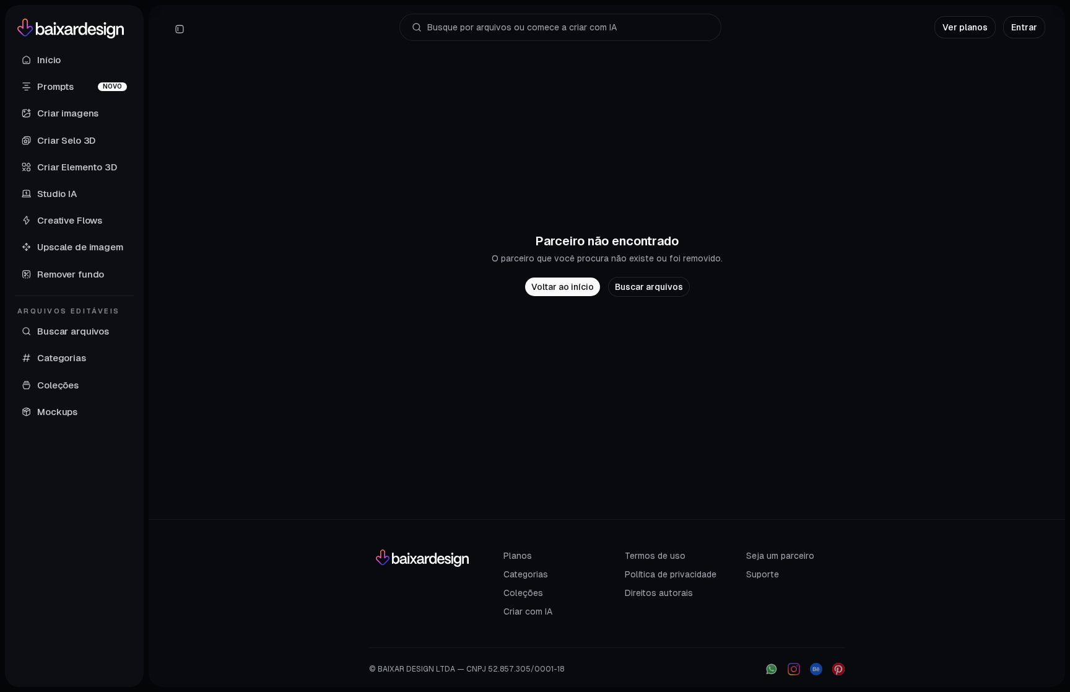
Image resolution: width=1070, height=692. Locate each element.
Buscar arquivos (649, 287)
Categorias (525, 574)
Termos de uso (655, 556)
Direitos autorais (659, 593)
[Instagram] (794, 669)
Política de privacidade (670, 574)
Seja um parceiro (780, 556)
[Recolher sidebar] (179, 29)
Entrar (1024, 27)
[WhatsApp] (771, 669)
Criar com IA (527, 611)
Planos (517, 556)
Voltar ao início (562, 287)
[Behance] (816, 669)
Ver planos (965, 27)
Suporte (762, 574)
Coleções (523, 593)
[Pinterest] (838, 669)
